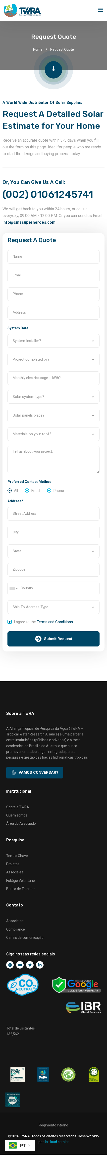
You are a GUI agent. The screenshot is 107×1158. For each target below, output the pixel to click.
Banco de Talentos (20, 889)
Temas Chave (17, 856)
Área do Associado (21, 823)
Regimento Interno (53, 1125)
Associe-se (15, 872)
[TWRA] (22, 10)
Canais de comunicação (25, 938)
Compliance (15, 929)
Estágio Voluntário (20, 881)
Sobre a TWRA (17, 807)
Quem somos (16, 815)
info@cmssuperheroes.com (28, 222)
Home (38, 49)
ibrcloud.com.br (57, 1142)
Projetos (12, 864)
